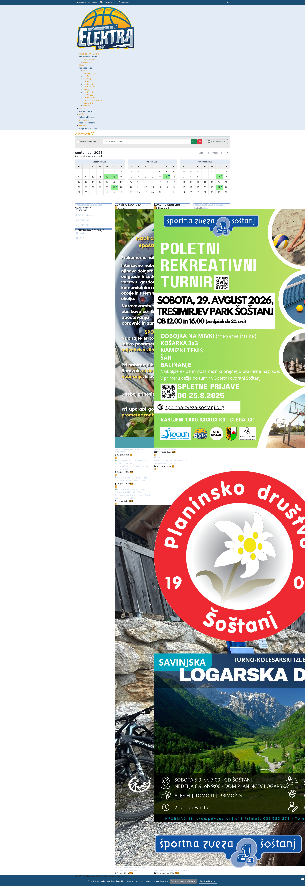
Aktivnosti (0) (84, 133)
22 (220, 186)
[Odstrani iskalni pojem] (199, 141)
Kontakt (88, 127)
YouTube (83, 238)
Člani (85, 71)
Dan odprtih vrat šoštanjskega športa (170, 870)
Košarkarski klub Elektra (86, 2)
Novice (85, 109)
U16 (87, 81)
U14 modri (90, 87)
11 (167, 176)
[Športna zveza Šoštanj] (228, 2)
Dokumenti (87, 121)
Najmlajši (86, 90)
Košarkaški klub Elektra (89, 55)
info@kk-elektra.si (86, 215)
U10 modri (90, 98)
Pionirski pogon (89, 79)
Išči (193, 141)
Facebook (83, 233)
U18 (87, 76)
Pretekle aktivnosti (88, 142)
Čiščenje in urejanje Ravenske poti (130, 481)
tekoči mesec (212, 153)
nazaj (200, 153)
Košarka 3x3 (88, 103)
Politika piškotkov (208, 881)
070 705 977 (124, 2)
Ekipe (85, 66)
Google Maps (83, 225)
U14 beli (89, 84)
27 (115, 186)
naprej (224, 153)
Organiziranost (89, 59)
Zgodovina (87, 62)
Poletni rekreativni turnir (165, 449)
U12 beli (89, 92)
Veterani (86, 106)
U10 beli (89, 95)
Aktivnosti (87, 115)
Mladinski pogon (89, 73)
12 (108, 176)
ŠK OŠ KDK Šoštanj (94, 100)
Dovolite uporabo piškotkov (183, 881)
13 (115, 176)
